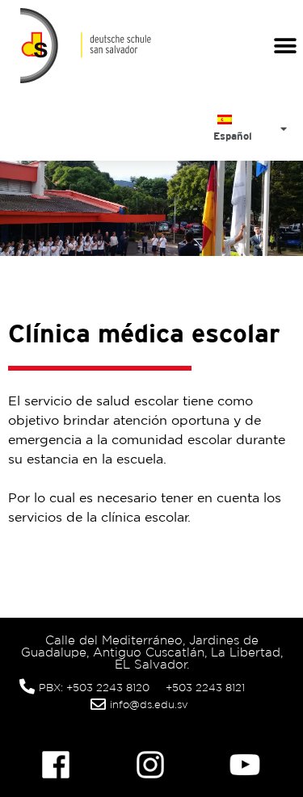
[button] (285, 45)
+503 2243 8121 (205, 688)
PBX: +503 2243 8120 (94, 688)
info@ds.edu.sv (149, 704)
